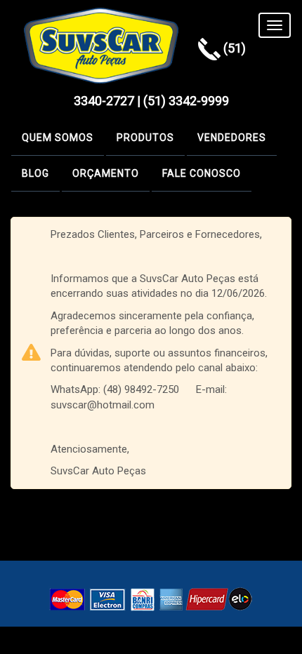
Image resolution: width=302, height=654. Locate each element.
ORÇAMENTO (105, 173)
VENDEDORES (231, 137)
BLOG (35, 173)
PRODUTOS (145, 137)
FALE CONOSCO (201, 173)
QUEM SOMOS (57, 137)
